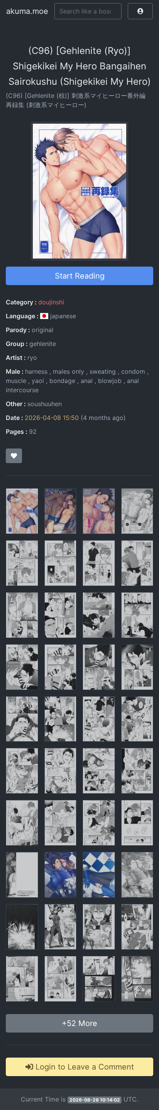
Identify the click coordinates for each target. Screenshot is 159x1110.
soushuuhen (44, 404)
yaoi (38, 381)
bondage (62, 381)
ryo (32, 357)
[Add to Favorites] (14, 455)
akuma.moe (27, 11)
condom (133, 371)
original (42, 330)
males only (68, 371)
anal (87, 381)
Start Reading (80, 275)
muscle (16, 381)
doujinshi (51, 302)
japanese (62, 316)
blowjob (110, 381)
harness (36, 371)
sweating (103, 371)
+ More (79, 1023)
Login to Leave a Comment (83, 1066)
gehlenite (42, 344)
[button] (140, 11)
